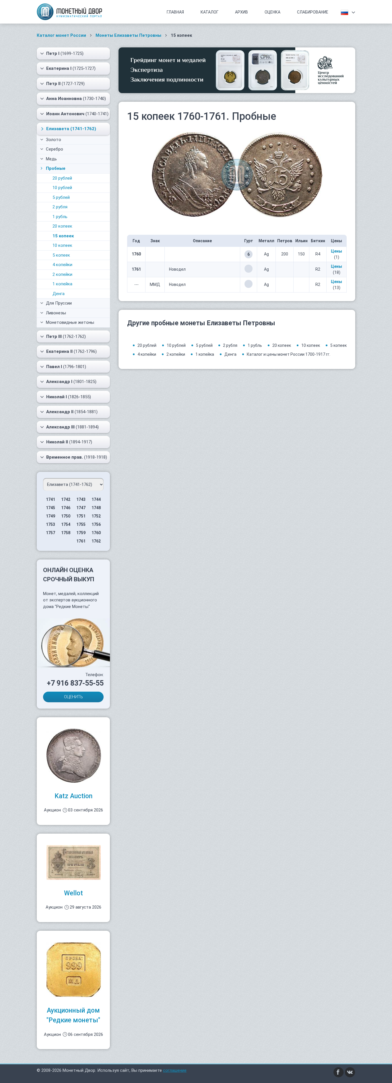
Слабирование (312, 12)
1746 (65, 507)
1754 (65, 524)
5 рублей (61, 197)
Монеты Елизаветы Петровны (128, 35)
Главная (175, 12)
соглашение (175, 1070)
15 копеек (63, 235)
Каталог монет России (61, 35)
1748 (96, 507)
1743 (81, 499)
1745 (50, 507)
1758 (65, 532)
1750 (65, 516)
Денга (59, 293)
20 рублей (62, 178)
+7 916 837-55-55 (75, 683)
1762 (96, 541)
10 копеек (62, 245)
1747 (81, 507)
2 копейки (62, 274)
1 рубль (60, 216)
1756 (96, 524)
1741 (50, 499)
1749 (50, 516)
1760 (96, 532)
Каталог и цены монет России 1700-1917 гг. (288, 354)
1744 (96, 499)
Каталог (209, 12)
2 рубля (60, 206)
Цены (336, 251)
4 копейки (62, 264)
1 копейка (62, 283)
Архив (241, 12)
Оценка (272, 12)
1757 (50, 532)
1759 (81, 532)
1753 (50, 524)
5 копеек (61, 255)
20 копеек (62, 226)
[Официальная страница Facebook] (338, 1072)
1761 (81, 541)
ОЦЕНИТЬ (73, 696)
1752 (96, 516)
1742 (65, 499)
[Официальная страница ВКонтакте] (350, 1072)
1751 (81, 516)
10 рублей (62, 187)
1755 (81, 524)
